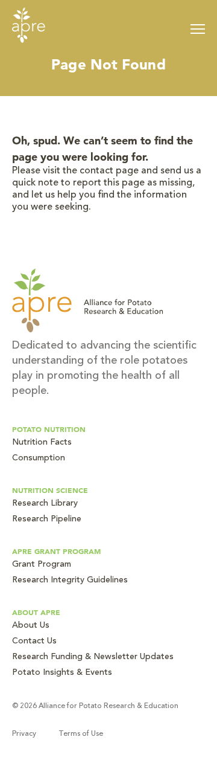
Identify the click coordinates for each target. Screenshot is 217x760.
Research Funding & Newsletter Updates (93, 657)
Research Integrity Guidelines (70, 580)
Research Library (45, 504)
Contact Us (34, 641)
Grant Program (41, 565)
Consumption (38, 458)
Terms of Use (80, 734)
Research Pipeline (46, 519)
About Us (30, 626)
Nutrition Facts (42, 443)
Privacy (24, 734)
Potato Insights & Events (62, 673)
